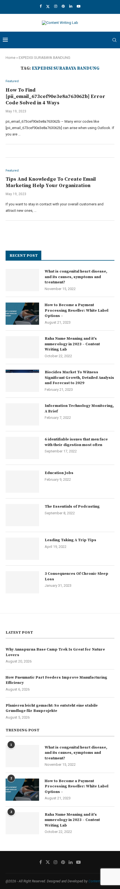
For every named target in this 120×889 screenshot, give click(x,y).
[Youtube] (78, 6)
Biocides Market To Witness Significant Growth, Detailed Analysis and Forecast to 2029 (79, 378)
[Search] (114, 40)
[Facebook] (41, 6)
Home (10, 58)
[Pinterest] (63, 6)
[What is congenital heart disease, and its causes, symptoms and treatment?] (22, 280)
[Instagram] (55, 6)
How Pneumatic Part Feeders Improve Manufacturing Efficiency (56, 680)
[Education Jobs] (22, 481)
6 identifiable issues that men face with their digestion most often (76, 442)
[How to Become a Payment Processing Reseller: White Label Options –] (22, 314)
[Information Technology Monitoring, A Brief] (22, 414)
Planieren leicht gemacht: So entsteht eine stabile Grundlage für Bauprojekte (52, 708)
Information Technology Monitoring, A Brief (79, 408)
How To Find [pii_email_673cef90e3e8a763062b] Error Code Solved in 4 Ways (55, 96)
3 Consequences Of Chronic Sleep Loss (76, 576)
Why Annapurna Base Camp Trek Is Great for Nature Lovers (55, 652)
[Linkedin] (70, 6)
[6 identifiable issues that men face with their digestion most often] (22, 448)
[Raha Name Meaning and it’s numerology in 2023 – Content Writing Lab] (22, 347)
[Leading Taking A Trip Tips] (22, 549)
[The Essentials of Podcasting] (22, 515)
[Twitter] (48, 6)
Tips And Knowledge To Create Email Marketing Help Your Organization (51, 182)
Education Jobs (59, 472)
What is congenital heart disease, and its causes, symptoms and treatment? (76, 277)
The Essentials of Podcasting (72, 506)
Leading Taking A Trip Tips (70, 540)
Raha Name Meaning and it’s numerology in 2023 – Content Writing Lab (72, 344)
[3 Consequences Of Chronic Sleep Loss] (22, 582)
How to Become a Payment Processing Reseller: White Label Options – (76, 310)
